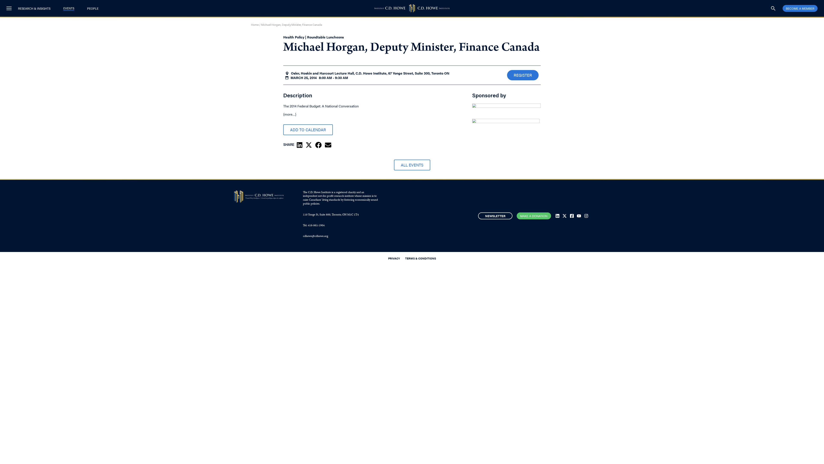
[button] (299, 145)
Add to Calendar (308, 129)
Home (255, 25)
